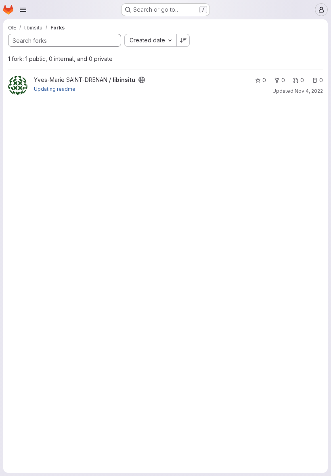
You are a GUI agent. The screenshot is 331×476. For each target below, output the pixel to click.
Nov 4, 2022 (309, 91)
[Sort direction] (183, 40)
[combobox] (150, 40)
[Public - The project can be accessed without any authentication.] (141, 80)
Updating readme (54, 89)
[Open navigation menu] (23, 9)
